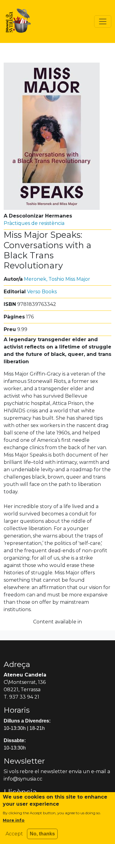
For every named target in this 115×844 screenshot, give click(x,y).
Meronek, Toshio (44, 279)
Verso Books (42, 292)
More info (14, 820)
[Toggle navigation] (102, 21)
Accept (14, 834)
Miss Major (77, 279)
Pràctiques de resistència (34, 223)
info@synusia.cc (23, 779)
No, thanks (42, 833)
